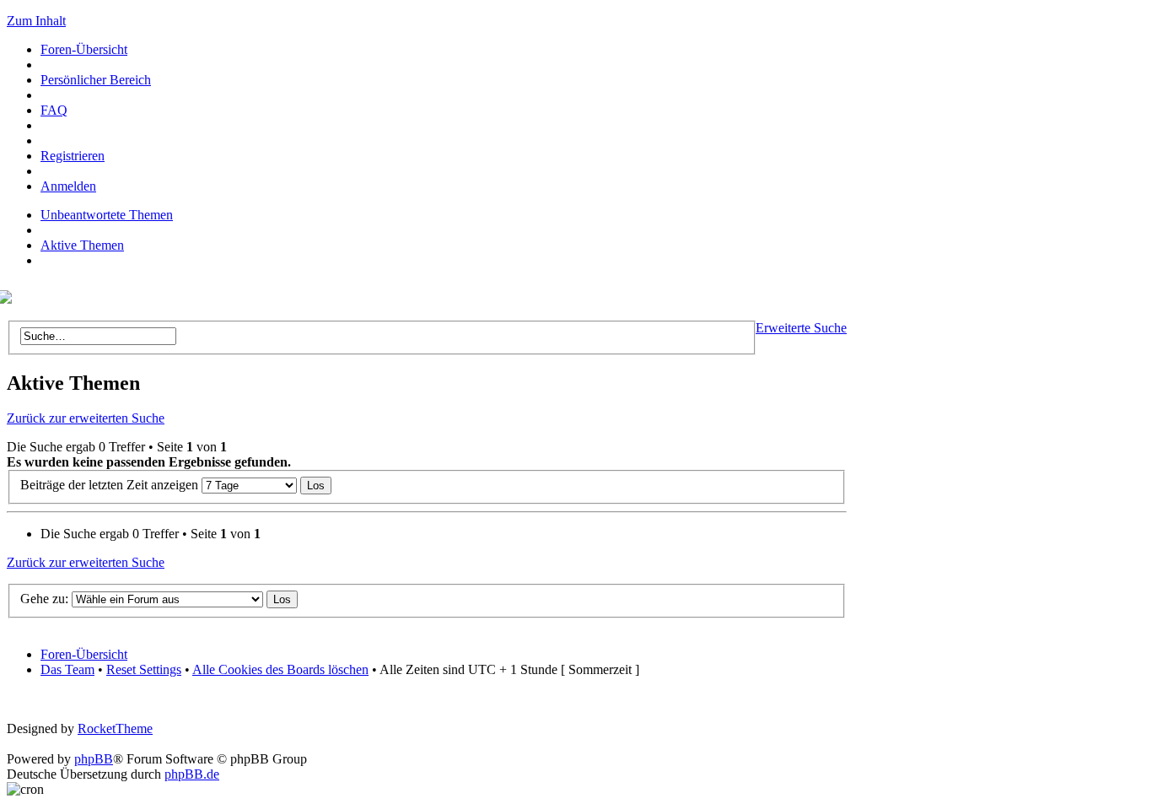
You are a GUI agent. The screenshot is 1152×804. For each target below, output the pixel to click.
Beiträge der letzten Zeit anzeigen (111, 485)
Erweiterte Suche (801, 328)
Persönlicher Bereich (95, 80)
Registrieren (72, 155)
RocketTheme (115, 728)
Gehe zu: (44, 598)
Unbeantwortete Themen (106, 215)
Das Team (67, 669)
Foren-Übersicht (83, 49)
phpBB (93, 759)
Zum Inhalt (36, 20)
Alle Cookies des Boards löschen (280, 669)
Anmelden (68, 186)
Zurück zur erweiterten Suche (85, 418)
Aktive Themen (82, 245)
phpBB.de (191, 774)
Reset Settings (143, 669)
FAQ (53, 110)
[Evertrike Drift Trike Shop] (9, 299)
